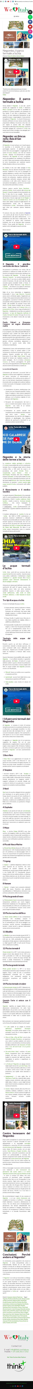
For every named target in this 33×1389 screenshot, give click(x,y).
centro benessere (9, 1147)
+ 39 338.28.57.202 (20, 1351)
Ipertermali (9, 677)
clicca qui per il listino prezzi (22, 1173)
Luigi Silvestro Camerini (23, 294)
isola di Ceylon (19, 1310)
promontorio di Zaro (8, 309)
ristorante (25, 1044)
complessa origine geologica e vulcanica (17, 463)
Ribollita (26, 1319)
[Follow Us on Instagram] (30, 31)
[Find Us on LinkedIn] (30, 36)
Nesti (13, 1314)
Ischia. (6, 288)
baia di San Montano (16, 1302)
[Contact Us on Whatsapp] (30, 17)
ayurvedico (27, 1143)
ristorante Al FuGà (7, 1321)
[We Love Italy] (16, 10)
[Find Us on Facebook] (30, 22)
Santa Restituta (24, 188)
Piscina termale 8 (22, 1317)
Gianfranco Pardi (10, 1078)
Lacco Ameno (13, 152)
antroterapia (26, 811)
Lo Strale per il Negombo (12, 1064)
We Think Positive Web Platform (16, 1357)
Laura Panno (9, 1312)
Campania (9, 1297)
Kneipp (24, 1310)
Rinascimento (18, 495)
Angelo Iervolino (22, 1151)
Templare (8, 1322)
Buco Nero (24, 1302)
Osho (4, 94)
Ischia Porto (12, 1310)
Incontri (8, 1089)
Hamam (6, 887)
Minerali (8, 672)
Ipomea (28, 1309)
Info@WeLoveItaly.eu (19, 1349)
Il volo (7, 1026)
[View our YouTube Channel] (30, 26)
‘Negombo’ (5, 1299)
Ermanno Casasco (7, 1305)
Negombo (5, 311)
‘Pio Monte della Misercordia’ (14, 1299)
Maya (4, 1314)
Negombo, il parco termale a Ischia (13, 52)
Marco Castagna (8, 109)
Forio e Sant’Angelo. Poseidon (18, 1305)
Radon (21, 1319)
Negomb (20, 224)
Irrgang (4, 1310)
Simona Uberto (10, 1092)
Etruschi (13, 480)
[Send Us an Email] (30, 12)
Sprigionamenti (9, 1076)
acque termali (6, 574)
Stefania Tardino (20, 56)
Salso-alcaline (9, 682)
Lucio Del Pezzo (22, 1066)
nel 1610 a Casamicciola (16, 525)
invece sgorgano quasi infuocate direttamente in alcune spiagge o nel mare (16, 579)
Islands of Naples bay (17, 1297)
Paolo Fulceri (21, 356)
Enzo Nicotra (11, 1151)
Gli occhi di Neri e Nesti (12, 1051)
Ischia (20, 107)
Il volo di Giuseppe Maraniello (18, 1309)
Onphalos (16, 1314)
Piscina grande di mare (14, 1316)
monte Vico (8, 1314)
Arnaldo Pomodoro (16, 1039)
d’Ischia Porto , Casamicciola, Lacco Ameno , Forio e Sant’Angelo (16, 472)
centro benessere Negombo (15, 1304)
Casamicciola (6, 1304)
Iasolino (21, 514)
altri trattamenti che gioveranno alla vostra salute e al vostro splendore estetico (16, 1171)
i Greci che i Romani (24, 480)
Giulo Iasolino (14, 1307)
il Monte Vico (23, 307)
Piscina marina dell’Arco (12, 1317)
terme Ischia (14, 1322)
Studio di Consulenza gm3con (19, 1383)
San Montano (20, 126)
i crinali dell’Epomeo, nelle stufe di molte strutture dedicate (16, 592)
